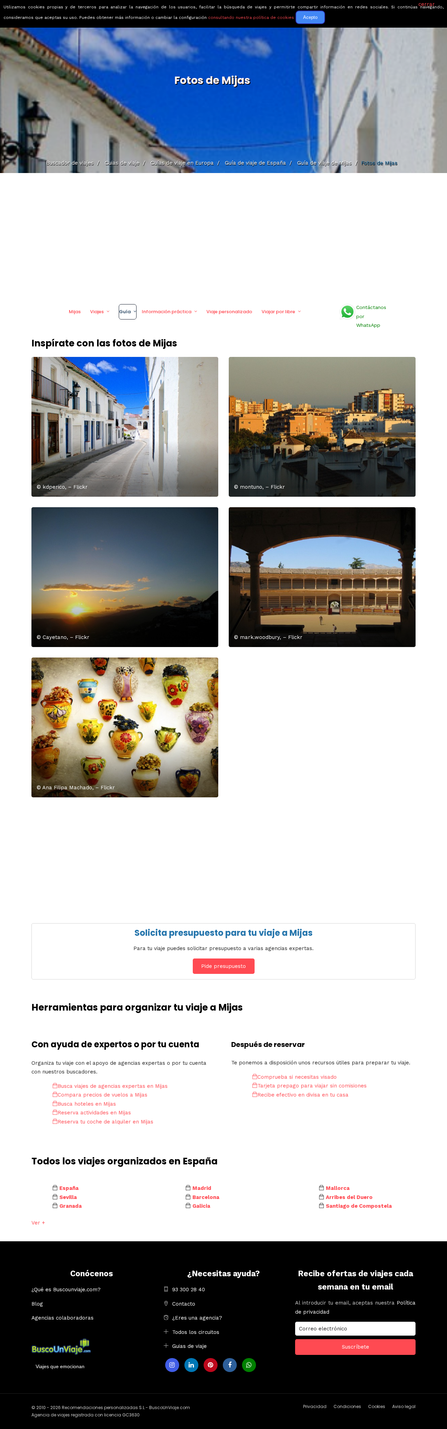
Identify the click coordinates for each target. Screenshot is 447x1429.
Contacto (183, 1304)
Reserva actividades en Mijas (94, 1113)
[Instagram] (172, 1365)
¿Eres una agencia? (197, 1318)
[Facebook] (230, 1365)
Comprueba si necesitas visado (297, 1077)
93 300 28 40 (188, 1289)
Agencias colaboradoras (62, 1318)
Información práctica (166, 311)
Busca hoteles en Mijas (87, 1104)
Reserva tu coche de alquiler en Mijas (105, 1122)
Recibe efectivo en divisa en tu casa (303, 1095)
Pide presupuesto (223, 966)
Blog (37, 1304)
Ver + (38, 1223)
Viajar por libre (278, 311)
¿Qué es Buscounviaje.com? (66, 1289)
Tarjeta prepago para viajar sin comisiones (312, 1086)
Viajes (97, 311)
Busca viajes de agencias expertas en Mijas (113, 1086)
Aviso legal (404, 1406)
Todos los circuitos (195, 1332)
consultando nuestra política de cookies (251, 17)
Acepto (310, 17)
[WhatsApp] (249, 1365)
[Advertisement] (223, 236)
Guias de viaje (189, 1346)
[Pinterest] (211, 1365)
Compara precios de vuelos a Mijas (102, 1095)
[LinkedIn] (191, 1365)
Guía (125, 311)
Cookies (376, 1406)
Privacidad (315, 1406)
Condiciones (347, 1406)
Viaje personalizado (229, 311)
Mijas (75, 311)
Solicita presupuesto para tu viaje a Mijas (223, 933)
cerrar (426, 4)
